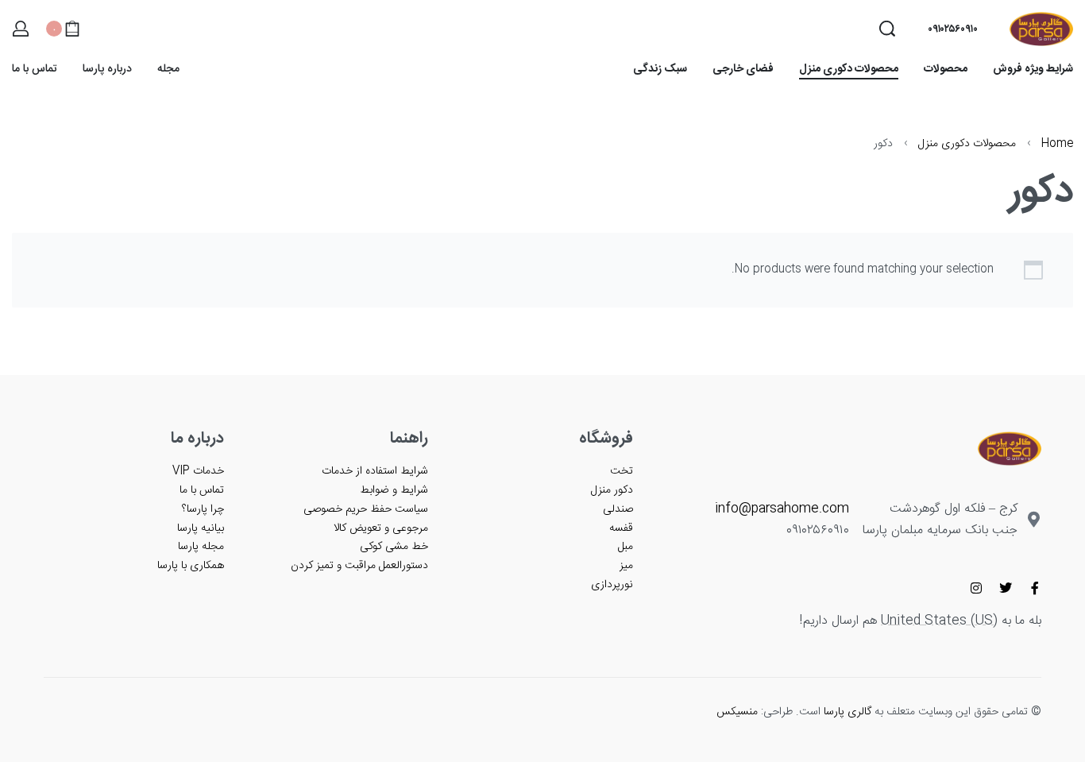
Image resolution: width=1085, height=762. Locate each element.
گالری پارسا (847, 711)
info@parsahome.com (782, 509)
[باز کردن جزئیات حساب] (20, 28)
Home (1057, 143)
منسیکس (737, 711)
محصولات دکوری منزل (967, 143)
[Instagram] (976, 588)
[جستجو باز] (887, 28)
